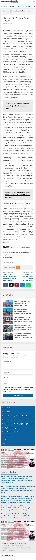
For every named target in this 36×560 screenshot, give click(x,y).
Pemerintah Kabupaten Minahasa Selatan (16, 416)
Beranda (6, 11)
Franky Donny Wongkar (10, 428)
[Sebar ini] (5, 285)
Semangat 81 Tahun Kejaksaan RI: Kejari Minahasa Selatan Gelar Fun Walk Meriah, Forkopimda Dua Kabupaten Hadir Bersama (16, 516)
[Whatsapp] (28, 285)
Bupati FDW (6, 412)
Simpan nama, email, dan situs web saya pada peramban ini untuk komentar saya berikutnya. (18, 389)
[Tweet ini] (11, 285)
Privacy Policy (26, 549)
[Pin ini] (16, 285)
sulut (4, 440)
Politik (4, 420)
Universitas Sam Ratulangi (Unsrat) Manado (17, 424)
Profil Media (19, 547)
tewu (4, 444)
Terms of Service (15, 549)
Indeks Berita (5, 545)
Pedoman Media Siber (7, 547)
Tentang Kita (4, 549)
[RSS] (18, 267)
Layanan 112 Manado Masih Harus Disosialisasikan (27, 276)
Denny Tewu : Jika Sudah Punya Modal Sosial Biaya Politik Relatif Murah (9, 276)
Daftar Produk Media (17, 545)
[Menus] (33, 2)
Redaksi (27, 547)
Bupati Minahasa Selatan (11, 432)
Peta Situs (12, 550)
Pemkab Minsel (7, 408)
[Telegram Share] (22, 285)
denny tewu (6, 436)
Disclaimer (4, 550)
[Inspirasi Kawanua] (9, 1)
